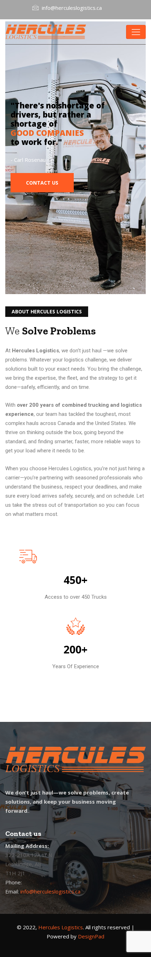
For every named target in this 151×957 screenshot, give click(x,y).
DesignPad (91, 936)
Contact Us (42, 182)
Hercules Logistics (60, 927)
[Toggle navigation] (136, 32)
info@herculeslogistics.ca (50, 891)
